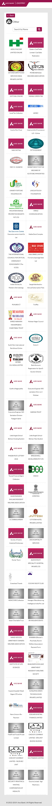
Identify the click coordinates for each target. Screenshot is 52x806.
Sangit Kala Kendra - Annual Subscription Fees (35, 286)
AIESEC (35, 113)
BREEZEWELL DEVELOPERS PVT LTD (36, 457)
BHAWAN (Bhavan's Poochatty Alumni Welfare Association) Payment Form (36, 642)
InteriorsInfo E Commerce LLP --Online (35, 131)
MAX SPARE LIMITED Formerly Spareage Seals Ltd (36, 258)
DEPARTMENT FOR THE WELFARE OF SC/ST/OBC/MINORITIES (35, 170)
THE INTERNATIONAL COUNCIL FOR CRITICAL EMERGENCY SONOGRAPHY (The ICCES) (16, 261)
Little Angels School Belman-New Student (36, 437)
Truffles (35, 304)
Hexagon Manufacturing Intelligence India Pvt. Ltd (36, 601)
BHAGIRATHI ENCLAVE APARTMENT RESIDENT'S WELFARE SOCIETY (36, 669)
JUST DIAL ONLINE (16, 96)
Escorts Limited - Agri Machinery (36, 783)
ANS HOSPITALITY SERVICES (36, 541)
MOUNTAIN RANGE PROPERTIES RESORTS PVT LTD (16, 214)
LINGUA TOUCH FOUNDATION (35, 192)
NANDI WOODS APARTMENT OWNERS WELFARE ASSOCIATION (16, 641)
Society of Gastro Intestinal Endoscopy (16, 541)
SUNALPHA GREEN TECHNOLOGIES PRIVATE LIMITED (35, 694)
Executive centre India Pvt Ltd (16, 235)
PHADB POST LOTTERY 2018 (16, 457)
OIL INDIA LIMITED (16, 365)
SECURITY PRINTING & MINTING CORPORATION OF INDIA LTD (16, 786)
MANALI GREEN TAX (36, 96)
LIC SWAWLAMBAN (16, 519)
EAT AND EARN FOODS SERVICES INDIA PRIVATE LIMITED (16, 76)
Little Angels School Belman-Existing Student (16, 437)
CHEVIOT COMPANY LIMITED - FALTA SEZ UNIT (16, 761)
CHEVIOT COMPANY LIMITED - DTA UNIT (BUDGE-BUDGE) (36, 738)
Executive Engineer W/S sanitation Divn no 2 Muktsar (36, 392)
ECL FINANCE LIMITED (36, 758)
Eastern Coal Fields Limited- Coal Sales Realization (36, 52)
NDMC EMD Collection (16, 600)
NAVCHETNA (16, 150)
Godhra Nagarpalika (16, 388)
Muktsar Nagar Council (35, 321)
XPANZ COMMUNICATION (36, 212)
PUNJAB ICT (16, 304)
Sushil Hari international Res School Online (16, 346)
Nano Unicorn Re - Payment (16, 716)
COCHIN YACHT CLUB (36, 583)
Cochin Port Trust (16, 130)
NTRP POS (35, 496)
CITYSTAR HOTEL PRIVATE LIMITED (36, 521)
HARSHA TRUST (35, 412)
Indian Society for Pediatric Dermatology (16, 286)
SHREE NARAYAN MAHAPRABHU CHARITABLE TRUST (16, 325)
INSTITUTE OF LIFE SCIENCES (16, 665)
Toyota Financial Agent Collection (16, 477)
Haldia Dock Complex (36, 234)
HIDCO (35, 476)
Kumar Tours (16, 560)
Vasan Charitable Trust (16, 620)
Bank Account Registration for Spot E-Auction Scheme (35, 368)
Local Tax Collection (16, 113)
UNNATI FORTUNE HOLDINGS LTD (16, 192)
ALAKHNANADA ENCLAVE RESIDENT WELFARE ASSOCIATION (16, 499)
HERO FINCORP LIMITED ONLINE (16, 50)
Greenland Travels (16, 583)
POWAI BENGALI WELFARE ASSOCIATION (35, 74)
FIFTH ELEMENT (36, 150)
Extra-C (35, 345)
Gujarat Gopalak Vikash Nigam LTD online (16, 692)
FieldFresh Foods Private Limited (16, 736)
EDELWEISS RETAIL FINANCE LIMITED (35, 716)
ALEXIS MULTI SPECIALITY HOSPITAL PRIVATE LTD (36, 563)
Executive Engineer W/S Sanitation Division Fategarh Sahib (16, 415)
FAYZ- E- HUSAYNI (16, 167)
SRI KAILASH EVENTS (36, 620)
